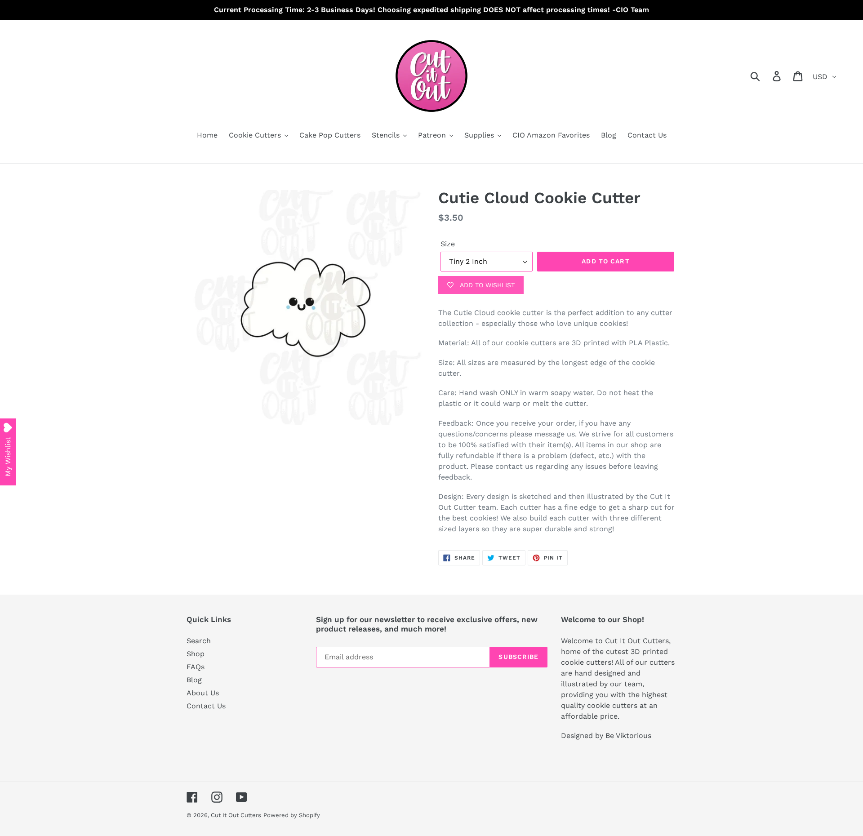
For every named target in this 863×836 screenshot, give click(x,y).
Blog (194, 680)
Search (199, 640)
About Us (203, 693)
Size (447, 244)
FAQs (196, 667)
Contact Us (206, 706)
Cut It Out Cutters (236, 815)
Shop (196, 653)
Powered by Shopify (291, 815)
